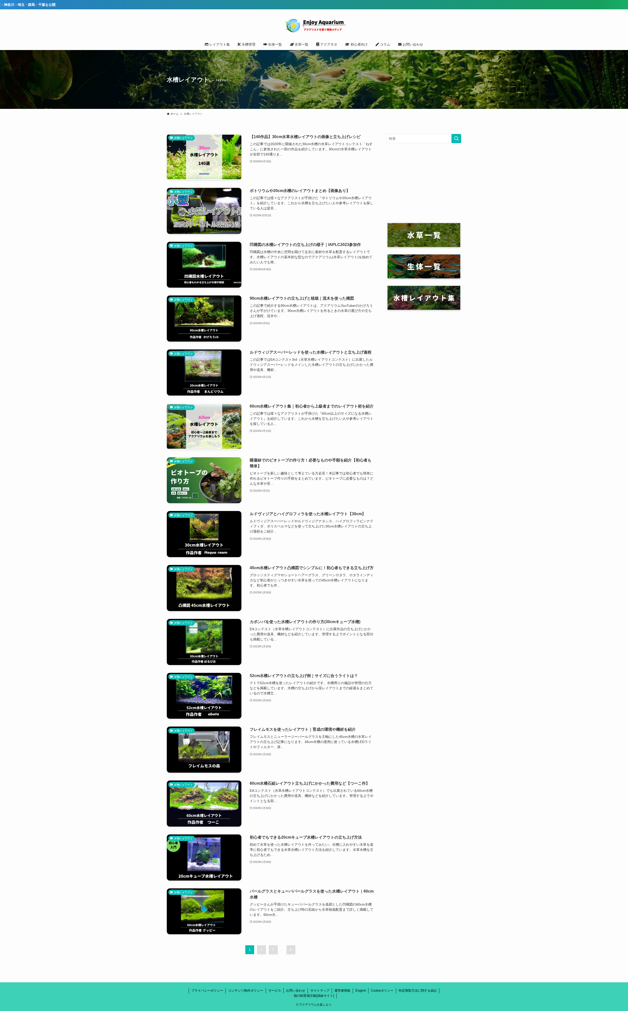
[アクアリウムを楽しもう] (314, 25)
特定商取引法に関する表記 (418, 990)
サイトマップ (319, 990)
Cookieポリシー (382, 990)
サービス (274, 990)
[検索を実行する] (456, 138)
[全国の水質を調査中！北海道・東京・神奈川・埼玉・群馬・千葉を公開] (314, 4)
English (360, 990)
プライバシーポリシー (207, 990)
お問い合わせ (295, 990)
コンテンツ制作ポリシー (245, 990)
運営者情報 (342, 990)
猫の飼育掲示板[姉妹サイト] (314, 996)
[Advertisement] (424, 183)
